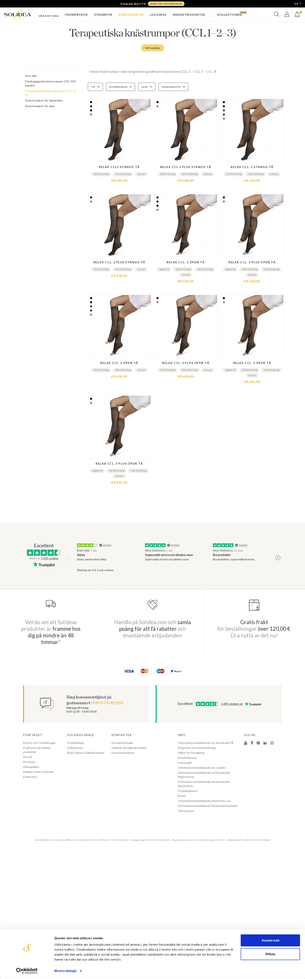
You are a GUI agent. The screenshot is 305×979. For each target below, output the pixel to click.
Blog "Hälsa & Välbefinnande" (86, 752)
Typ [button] (93, 86)
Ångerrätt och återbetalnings (197, 747)
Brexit (182, 796)
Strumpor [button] (103, 14)
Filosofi (27, 757)
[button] (276, 16)
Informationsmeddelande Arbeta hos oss (204, 801)
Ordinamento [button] (171, 86)
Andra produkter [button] (189, 14)
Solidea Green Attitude (38, 772)
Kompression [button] (118, 86)
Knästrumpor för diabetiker (44, 100)
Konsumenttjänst (122, 752)
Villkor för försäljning (191, 752)
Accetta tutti (270, 940)
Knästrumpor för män (40, 106)
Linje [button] (144, 86)
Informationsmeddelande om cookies (202, 767)
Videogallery (31, 767)
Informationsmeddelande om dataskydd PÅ (206, 743)
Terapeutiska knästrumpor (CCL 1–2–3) (51, 93)
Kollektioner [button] (229, 14)
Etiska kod (29, 776)
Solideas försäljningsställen (128, 747)
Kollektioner (75, 747)
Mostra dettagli (65, 971)
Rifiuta (270, 954)
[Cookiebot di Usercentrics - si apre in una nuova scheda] (27, 971)
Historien (29, 762)
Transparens (186, 810)
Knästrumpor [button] (131, 14)
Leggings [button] (158, 14)
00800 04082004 (107, 703)
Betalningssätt (187, 757)
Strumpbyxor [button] (75, 14)
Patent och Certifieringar (39, 743)
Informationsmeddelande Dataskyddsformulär (207, 805)
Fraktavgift (185, 762)
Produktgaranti (188, 791)
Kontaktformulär (122, 743)
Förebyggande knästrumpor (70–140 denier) (50, 83)
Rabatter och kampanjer (166, 3)
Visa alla (31, 75)
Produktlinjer (75, 743)
